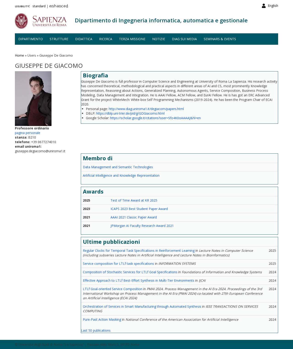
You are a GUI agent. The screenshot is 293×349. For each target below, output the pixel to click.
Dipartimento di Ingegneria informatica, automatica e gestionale (161, 20)
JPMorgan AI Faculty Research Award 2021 (142, 225)
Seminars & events (220, 39)
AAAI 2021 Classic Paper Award (134, 217)
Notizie (158, 39)
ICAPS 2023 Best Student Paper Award (139, 209)
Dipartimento (30, 39)
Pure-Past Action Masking (102, 319)
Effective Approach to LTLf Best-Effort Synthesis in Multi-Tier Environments (138, 280)
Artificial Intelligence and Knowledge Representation (121, 175)
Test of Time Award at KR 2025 (134, 200)
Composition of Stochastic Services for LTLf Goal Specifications (130, 272)
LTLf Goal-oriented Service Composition (112, 289)
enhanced (58, 6)
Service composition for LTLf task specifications (118, 263)
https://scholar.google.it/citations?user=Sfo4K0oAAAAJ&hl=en (155, 118)
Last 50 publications (96, 330)
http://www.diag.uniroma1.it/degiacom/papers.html (146, 109)
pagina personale (27, 133)
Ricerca (105, 39)
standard (39, 6)
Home (19, 55)
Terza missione (132, 39)
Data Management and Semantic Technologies (118, 167)
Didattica (83, 39)
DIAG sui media (184, 39)
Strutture (59, 39)
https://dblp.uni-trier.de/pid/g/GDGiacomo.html (130, 113)
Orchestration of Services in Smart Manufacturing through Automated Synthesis (142, 306)
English (273, 5)
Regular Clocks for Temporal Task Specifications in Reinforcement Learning (139, 250)
